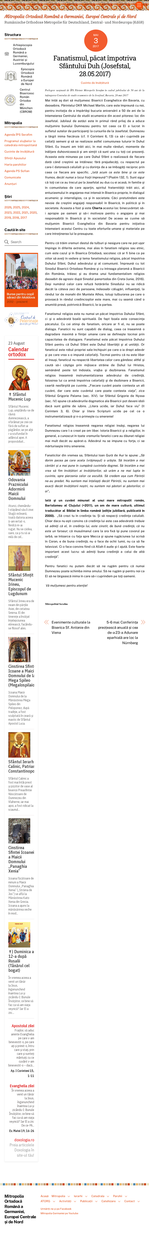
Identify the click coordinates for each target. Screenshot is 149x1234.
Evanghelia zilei (22, 1085)
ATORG (45, 1201)
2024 (25, 207)
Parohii (117, 1196)
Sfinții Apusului (15, 158)
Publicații (86, 1201)
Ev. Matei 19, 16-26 (21, 1131)
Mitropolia (58, 1196)
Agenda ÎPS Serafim (18, 134)
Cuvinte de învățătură (95, 82)
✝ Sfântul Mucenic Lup (19, 396)
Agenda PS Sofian (16, 171)
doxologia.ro (24, 1139)
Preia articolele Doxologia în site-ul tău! (22, 1150)
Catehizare (108, 1201)
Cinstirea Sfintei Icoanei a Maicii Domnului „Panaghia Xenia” (21, 859)
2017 (24, 217)
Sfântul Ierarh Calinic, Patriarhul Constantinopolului (25, 766)
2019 (7, 217)
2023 (8, 212)
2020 (33, 212)
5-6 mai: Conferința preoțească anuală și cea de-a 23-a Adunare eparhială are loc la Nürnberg (118, 632)
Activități (65, 1201)
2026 (7, 207)
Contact (129, 1201)
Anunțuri (10, 183)
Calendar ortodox (18, 352)
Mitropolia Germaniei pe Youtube (59, 1213)
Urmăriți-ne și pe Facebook (56, 1208)
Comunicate (12, 177)
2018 (15, 217)
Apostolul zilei (23, 1025)
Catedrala (97, 1196)
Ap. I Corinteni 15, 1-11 (22, 1073)
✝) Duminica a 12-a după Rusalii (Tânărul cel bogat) (21, 961)
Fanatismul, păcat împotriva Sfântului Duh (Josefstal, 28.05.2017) (94, 65)
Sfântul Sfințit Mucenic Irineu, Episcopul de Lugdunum (20, 584)
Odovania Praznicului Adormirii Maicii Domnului (18, 489)
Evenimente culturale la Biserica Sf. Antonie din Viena (71, 627)
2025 (16, 207)
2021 (25, 212)
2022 (16, 212)
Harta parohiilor (15, 164)
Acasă (45, 1196)
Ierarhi (78, 1196)
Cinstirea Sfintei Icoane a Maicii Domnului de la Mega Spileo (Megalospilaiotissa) (26, 675)
